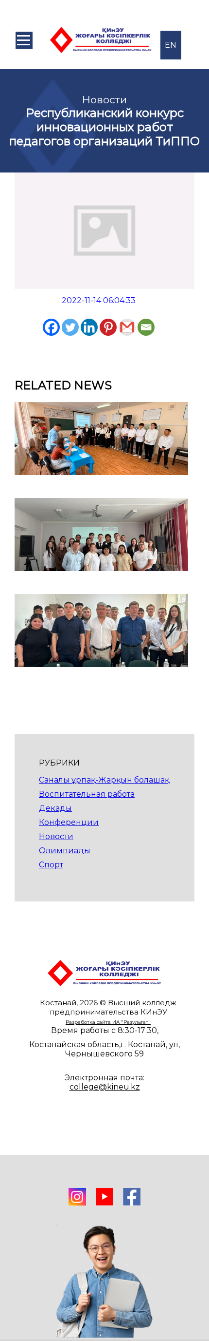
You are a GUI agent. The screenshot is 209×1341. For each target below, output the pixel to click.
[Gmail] (127, 327)
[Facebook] (51, 327)
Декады (55, 808)
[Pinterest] (108, 327)
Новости (56, 836)
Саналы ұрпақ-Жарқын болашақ (104, 780)
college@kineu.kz (105, 1087)
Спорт (51, 864)
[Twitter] (70, 327)
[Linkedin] (89, 327)
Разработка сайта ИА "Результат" (108, 1022)
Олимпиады (64, 850)
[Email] (146, 327)
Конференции (69, 822)
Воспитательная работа (87, 794)
